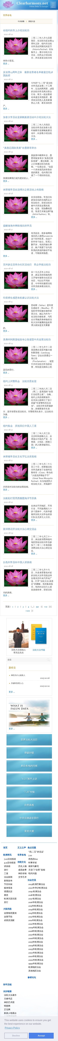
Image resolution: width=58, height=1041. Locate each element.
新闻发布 (8, 880)
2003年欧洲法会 (35, 949)
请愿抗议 (8, 891)
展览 (6, 895)
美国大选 (31, 21)
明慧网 (7, 1006)
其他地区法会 (34, 970)
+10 (45, 606)
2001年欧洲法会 (35, 956)
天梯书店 (8, 998)
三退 (6, 873)
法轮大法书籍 (39, 650)
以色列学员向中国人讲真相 (17, 562)
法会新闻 (8, 877)
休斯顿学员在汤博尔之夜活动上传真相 (23, 189)
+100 (27, 610)
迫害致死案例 (10, 913)
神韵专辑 (22, 873)
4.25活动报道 (10, 862)
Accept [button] (41, 1035)
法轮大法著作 (10, 995)
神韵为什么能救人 (18, 675)
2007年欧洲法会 (35, 934)
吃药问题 (32, 873)
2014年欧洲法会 (35, 909)
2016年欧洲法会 (35, 902)
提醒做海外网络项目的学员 (17, 225)
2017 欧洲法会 (34, 898)
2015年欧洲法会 (35, 905)
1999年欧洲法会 (35, 963)
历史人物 (22, 866)
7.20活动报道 (10, 859)
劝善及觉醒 (9, 920)
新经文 (12, 667)
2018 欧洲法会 (34, 895)
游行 (6, 869)
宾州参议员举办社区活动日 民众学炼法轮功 (27, 264)
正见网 (7, 1009)
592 (37, 606)
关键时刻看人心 (17, 683)
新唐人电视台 (10, 1013)
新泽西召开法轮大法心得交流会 (19, 528)
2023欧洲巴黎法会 (36, 884)
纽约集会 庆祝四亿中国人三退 (19, 425)
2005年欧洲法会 (35, 942)
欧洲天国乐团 (10, 898)
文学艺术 (22, 877)
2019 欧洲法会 (34, 891)
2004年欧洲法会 (35, 945)
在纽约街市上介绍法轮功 (16, 30)
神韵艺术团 (9, 1002)
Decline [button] (16, 1035)
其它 (6, 902)
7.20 (30, 855)
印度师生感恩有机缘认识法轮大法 (21, 297)
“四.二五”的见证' (36, 851)
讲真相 (7, 866)
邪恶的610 (33, 859)
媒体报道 (8, 887)
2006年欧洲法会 (35, 938)
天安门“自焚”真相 (36, 869)
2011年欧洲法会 (35, 920)
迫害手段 (8, 916)
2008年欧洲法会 (35, 931)
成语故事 (22, 869)
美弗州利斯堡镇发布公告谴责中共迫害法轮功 (27, 339)
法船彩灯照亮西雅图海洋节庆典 (19, 498)
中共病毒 (21, 21)
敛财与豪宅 (33, 866)
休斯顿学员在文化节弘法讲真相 (19, 456)
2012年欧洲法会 (35, 916)
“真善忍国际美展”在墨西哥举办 (19, 147)
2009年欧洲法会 (35, 927)
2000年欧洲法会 (35, 960)
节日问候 (8, 884)
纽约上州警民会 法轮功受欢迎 (19, 381)
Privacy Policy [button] (12, 1028)
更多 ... (6, 63)
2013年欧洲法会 (35, 913)
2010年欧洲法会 (35, 923)
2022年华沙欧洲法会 (37, 887)
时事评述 (32, 862)
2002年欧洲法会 (35, 952)
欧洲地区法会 (34, 967)
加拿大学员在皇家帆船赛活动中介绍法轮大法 (27, 117)
